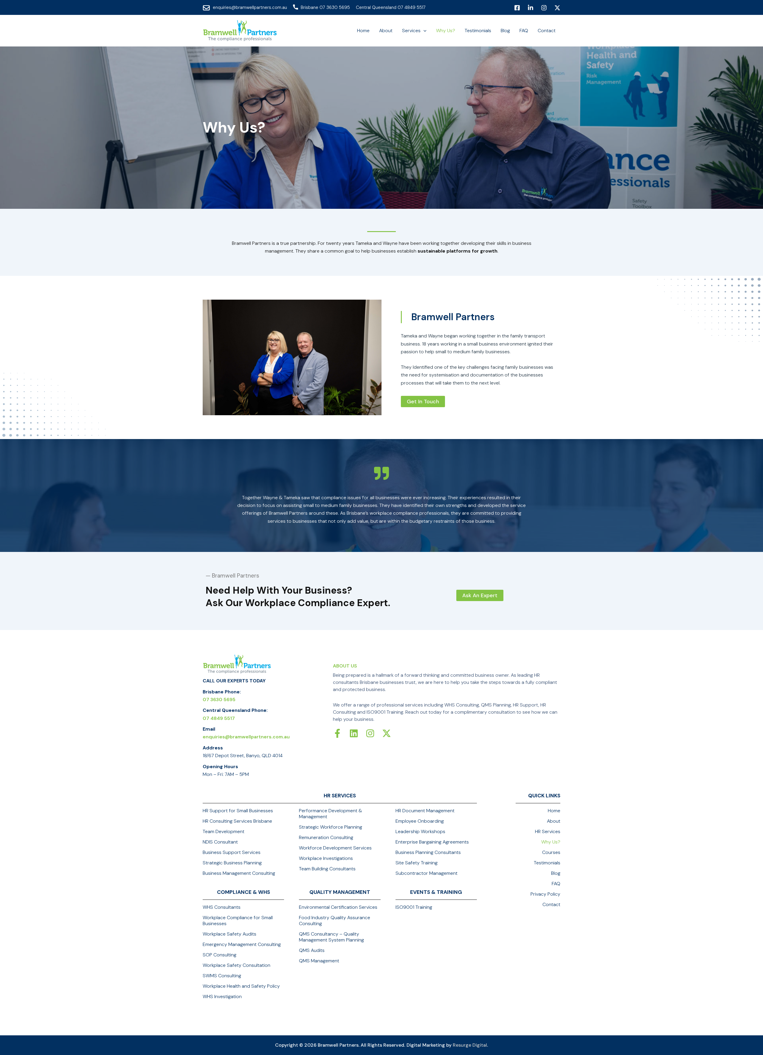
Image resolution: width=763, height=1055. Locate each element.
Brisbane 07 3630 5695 (325, 7)
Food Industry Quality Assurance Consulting (334, 921)
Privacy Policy (545, 894)
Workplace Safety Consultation (236, 965)
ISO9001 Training (414, 907)
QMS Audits (312, 950)
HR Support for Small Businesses (238, 811)
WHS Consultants (222, 907)
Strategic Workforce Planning (330, 827)
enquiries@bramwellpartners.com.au (250, 7)
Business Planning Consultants (428, 852)
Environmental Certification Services (338, 907)
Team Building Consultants (327, 869)
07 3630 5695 (219, 699)
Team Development (223, 832)
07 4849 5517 (219, 718)
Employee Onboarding (420, 821)
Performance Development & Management (330, 814)
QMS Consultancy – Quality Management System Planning (331, 937)
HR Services (547, 832)
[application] (424, 30)
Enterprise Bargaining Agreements (432, 842)
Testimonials (547, 863)
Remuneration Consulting (326, 838)
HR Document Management (425, 811)
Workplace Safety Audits (229, 934)
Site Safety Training (417, 863)
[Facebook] (517, 8)
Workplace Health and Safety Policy (241, 986)
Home (554, 811)
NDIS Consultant (220, 842)
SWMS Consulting (222, 976)
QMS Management (319, 961)
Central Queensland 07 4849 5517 (391, 7)
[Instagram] (544, 8)
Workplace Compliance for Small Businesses (238, 921)
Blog (555, 873)
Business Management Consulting (239, 873)
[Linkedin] (531, 8)
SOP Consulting (219, 955)
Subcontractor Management (427, 873)
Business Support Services (231, 852)
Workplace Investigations (326, 858)
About (553, 821)
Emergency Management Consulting (242, 944)
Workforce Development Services (335, 848)
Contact (551, 905)
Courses (551, 852)
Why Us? (550, 842)
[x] (557, 8)
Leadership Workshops (420, 832)
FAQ (556, 884)
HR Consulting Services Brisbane (237, 821)
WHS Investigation (222, 997)
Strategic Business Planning (232, 863)
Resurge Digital (470, 1045)
